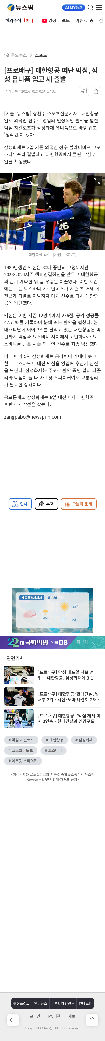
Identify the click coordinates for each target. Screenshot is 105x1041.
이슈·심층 (84, 20)
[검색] (90, 7)
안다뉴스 (40, 1003)
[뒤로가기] (13, 1020)
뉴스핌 (20, 7)
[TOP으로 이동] (92, 1020)
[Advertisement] (52, 828)
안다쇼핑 (85, 1003)
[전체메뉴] (100, 7)
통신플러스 (21, 1003)
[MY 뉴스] (73, 7)
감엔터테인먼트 (63, 1003)
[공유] (96, 91)
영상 (52, 20)
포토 (66, 20)
